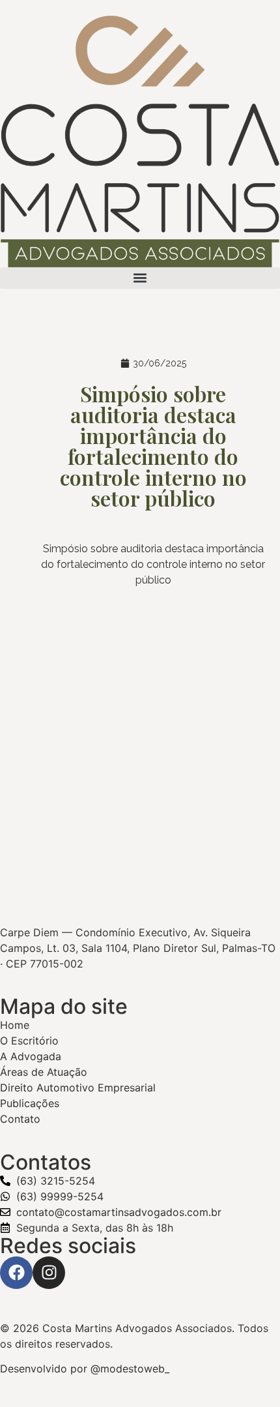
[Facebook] (16, 1272)
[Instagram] (49, 1272)
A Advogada (30, 1056)
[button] (140, 278)
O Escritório (29, 1040)
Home (14, 1024)
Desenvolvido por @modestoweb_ (84, 1368)
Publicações (29, 1103)
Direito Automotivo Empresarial (78, 1087)
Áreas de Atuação (43, 1071)
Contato (20, 1118)
